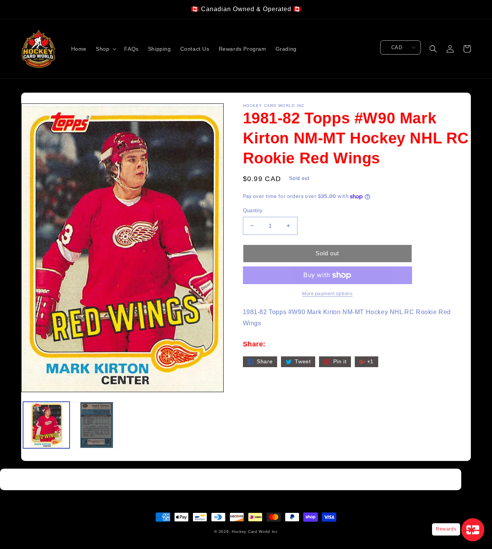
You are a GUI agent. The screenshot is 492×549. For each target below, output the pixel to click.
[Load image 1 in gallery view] (46, 425)
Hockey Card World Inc (255, 531)
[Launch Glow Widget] (472, 529)
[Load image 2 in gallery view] (96, 425)
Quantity (253, 210)
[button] (105, 49)
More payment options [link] (327, 293)
